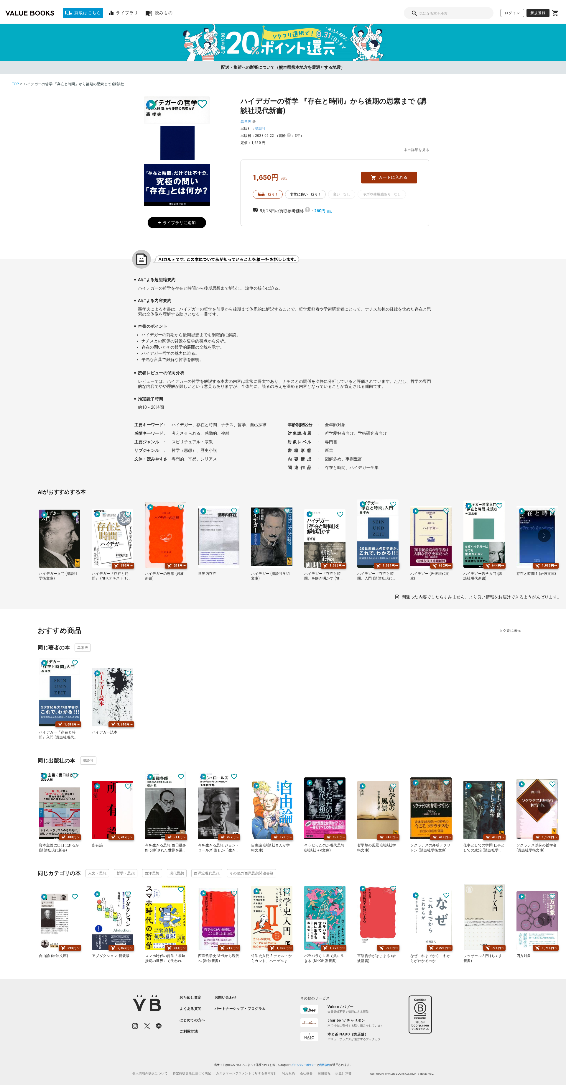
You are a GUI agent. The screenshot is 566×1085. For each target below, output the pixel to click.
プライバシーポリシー (303, 1064)
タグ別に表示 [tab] (510, 630)
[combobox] (448, 13)
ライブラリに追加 (179, 222)
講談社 (260, 129)
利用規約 (324, 1064)
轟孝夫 (246, 121)
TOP (15, 84)
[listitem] (192, 997)
